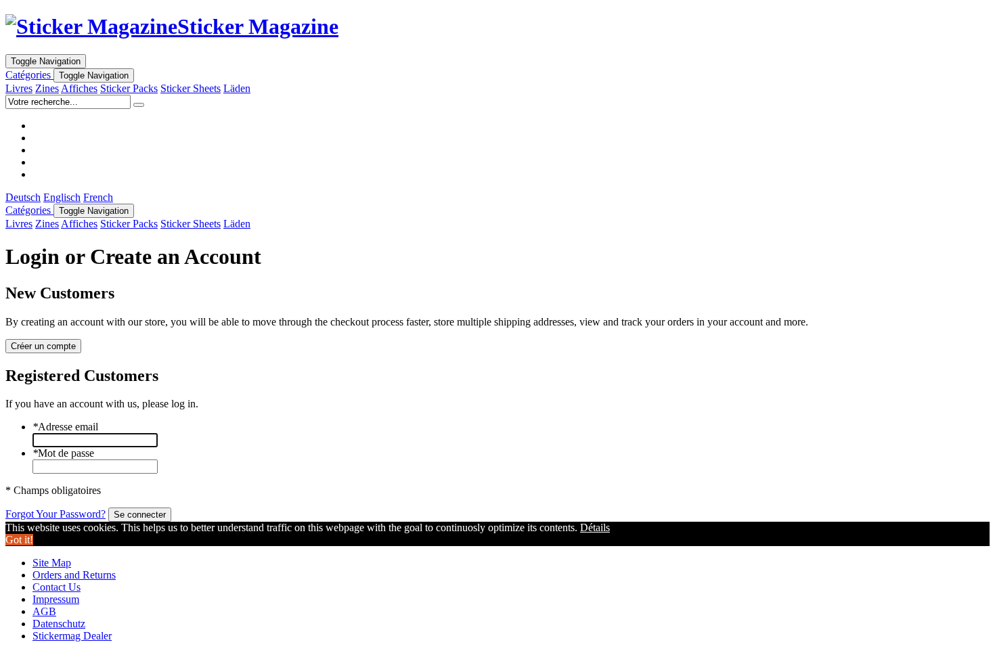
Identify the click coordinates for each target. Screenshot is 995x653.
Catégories (29, 75)
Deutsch (23, 197)
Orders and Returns (74, 575)
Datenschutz (58, 623)
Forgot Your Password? (55, 514)
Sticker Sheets (190, 88)
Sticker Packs (129, 88)
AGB (44, 611)
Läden (236, 88)
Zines (47, 88)
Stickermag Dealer (72, 635)
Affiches (79, 88)
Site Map (51, 562)
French (98, 197)
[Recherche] (138, 105)
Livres (18, 88)
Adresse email (65, 426)
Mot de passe (63, 453)
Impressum (55, 599)
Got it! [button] (19, 539)
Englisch (62, 197)
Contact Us (56, 587)
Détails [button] (595, 527)
